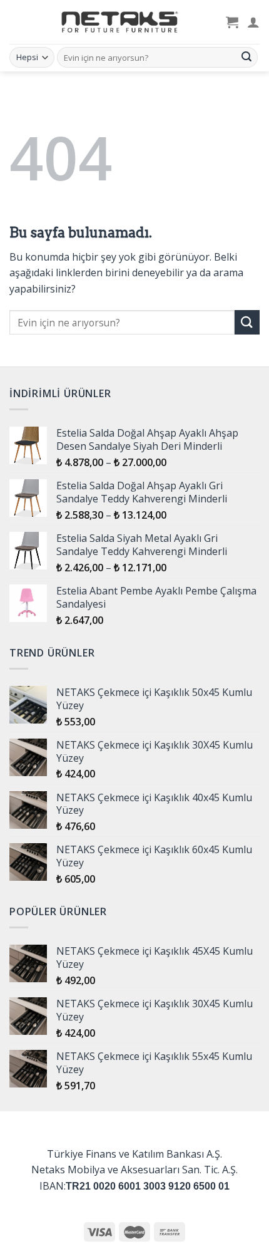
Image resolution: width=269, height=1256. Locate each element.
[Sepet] (232, 22)
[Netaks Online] (117, 22)
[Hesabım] (253, 22)
